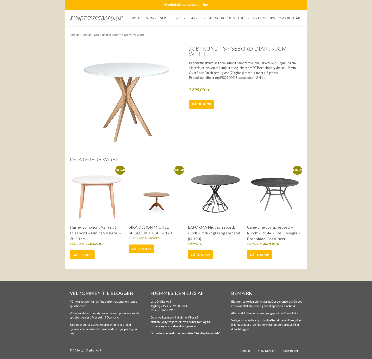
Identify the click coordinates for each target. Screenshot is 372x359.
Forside (135, 18)
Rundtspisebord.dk (96, 18)
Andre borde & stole (227, 18)
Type (178, 18)
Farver (195, 18)
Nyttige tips (264, 18)
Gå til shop (201, 104)
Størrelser (156, 18)
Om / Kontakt (290, 18)
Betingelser (290, 350)
